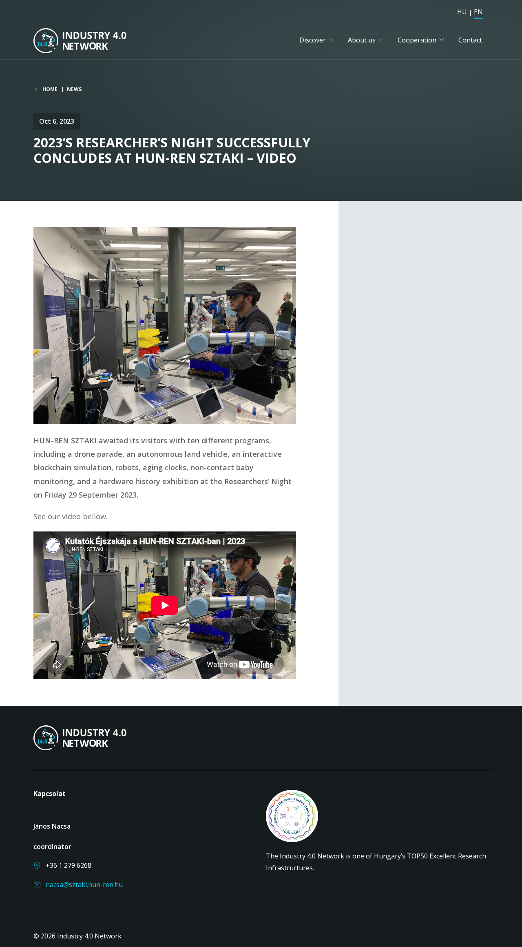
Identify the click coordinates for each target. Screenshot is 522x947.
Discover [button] (312, 40)
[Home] (91, 40)
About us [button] (362, 40)
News (74, 89)
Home (50, 89)
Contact (470, 40)
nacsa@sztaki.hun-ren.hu (84, 884)
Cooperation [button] (417, 40)
